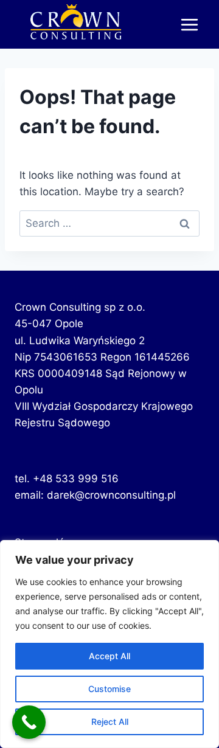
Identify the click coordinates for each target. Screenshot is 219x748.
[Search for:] (109, 223)
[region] (109, 644)
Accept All (109, 656)
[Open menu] (189, 24)
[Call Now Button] (29, 722)
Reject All (109, 721)
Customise (109, 689)
